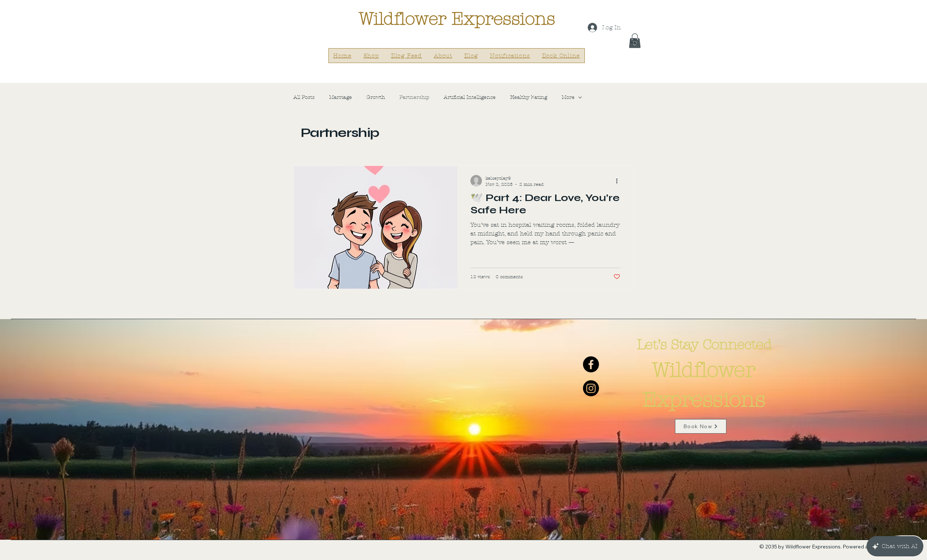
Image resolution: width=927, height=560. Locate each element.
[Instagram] (591, 388)
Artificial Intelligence (470, 97)
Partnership (414, 97)
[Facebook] (591, 364)
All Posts (304, 97)
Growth (375, 97)
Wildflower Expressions (457, 19)
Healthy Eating (528, 97)
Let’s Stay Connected (704, 344)
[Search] (633, 41)
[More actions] (619, 180)
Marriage (340, 97)
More (568, 97)
